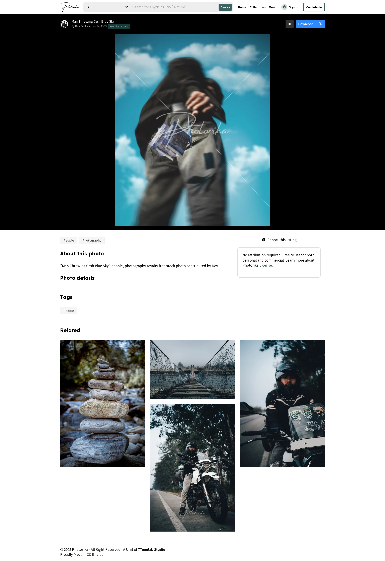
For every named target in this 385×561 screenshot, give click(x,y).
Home (242, 7)
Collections (258, 7)
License (265, 265)
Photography (91, 240)
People (69, 240)
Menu (273, 7)
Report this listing (279, 239)
